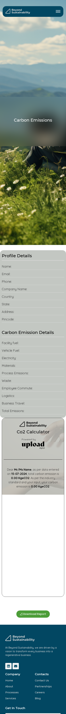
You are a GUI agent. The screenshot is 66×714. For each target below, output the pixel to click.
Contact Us (42, 680)
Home (9, 680)
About (9, 686)
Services (10, 698)
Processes (12, 692)
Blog (38, 698)
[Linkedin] (8, 666)
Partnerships (43, 686)
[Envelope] (15, 666)
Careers (40, 692)
